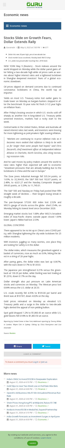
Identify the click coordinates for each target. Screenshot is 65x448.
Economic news (18, 25)
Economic (42, 419)
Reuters (12, 333)
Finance (42, 389)
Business (42, 382)
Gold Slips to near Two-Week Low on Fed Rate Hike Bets (32, 386)
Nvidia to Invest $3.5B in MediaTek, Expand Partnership (32, 409)
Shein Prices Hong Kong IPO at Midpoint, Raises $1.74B (32, 402)
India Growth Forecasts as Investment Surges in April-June (33, 416)
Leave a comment (32, 354)
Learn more (46, 437)
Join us (44, 362)
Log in (35, 362)
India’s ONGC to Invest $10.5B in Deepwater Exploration (32, 379)
